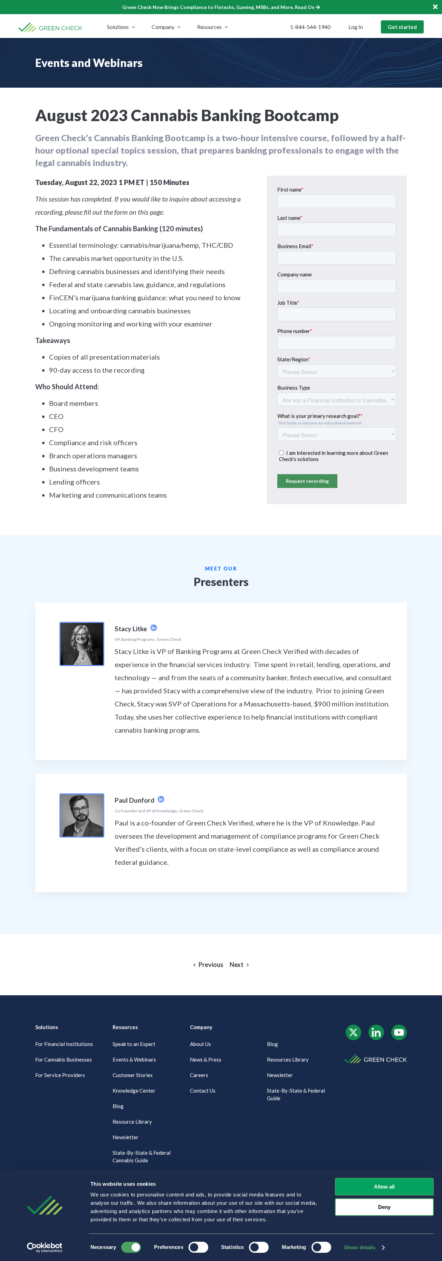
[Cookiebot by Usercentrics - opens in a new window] (45, 1247)
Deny (384, 1207)
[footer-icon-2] (376, 1027)
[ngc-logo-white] (375, 1056)
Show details (359, 1247)
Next (236, 964)
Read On (305, 7)
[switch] (198, 1247)
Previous (211, 964)
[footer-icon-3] (399, 1027)
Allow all (384, 1187)
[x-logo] (353, 1027)
